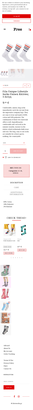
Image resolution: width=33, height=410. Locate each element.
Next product (28, 85)
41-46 (20, 171)
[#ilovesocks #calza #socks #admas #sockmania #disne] (5, 317)
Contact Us (7, 369)
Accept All (16, 16)
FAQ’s (6, 366)
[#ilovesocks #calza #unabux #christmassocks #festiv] (5, 294)
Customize (16, 21)
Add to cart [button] (22, 250)
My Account (8, 351)
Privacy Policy (9, 363)
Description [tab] (16, 183)
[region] (16, 12)
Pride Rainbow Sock (9, 241)
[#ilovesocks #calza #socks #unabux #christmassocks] (5, 282)
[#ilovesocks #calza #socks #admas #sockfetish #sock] (5, 329)
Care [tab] (16, 187)
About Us (7, 348)
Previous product (25, 85)
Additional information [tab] (16, 193)
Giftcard (7, 346)
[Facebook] (14, 397)
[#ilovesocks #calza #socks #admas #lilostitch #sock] (5, 306)
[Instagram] (19, 397)
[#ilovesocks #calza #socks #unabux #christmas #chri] (5, 270)
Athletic (15, 173)
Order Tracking (9, 354)
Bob (18, 241)
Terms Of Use (8, 360)
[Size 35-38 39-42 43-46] (14, 143)
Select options (9, 253)
